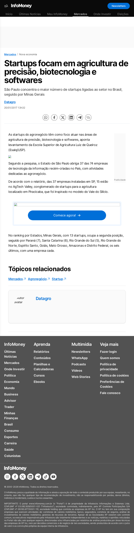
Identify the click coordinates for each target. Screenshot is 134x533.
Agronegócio (37, 279)
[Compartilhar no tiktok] (46, 477)
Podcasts (79, 364)
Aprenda (42, 344)
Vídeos (77, 370)
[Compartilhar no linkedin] (71, 117)
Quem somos (110, 358)
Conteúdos (42, 358)
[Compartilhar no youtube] (53, 477)
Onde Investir (102, 14)
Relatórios (41, 351)
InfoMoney (14, 344)
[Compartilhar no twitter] (63, 117)
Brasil (8, 424)
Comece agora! (64, 215)
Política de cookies (114, 375)
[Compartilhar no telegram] (80, 117)
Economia (11, 382)
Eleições (122, 14)
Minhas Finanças (11, 415)
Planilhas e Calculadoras (44, 366)
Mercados (80, 14)
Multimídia (82, 344)
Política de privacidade (109, 366)
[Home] (21, 6)
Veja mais (109, 344)
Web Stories (81, 377)
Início (9, 14)
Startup (57, 279)
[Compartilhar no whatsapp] (46, 117)
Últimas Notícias (30, 14)
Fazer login (108, 351)
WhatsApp (80, 358)
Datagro (10, 102)
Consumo (11, 430)
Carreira (10, 443)
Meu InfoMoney (57, 14)
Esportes (11, 437)
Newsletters (119, 5)
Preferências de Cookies (112, 384)
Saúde (9, 449)
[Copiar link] (88, 117)
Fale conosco (110, 393)
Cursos (39, 375)
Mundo (9, 388)
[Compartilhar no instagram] (7, 477)
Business (11, 394)
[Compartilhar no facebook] (54, 117)
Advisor (10, 400)
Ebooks (39, 382)
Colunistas (12, 456)
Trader (9, 407)
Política (10, 375)
